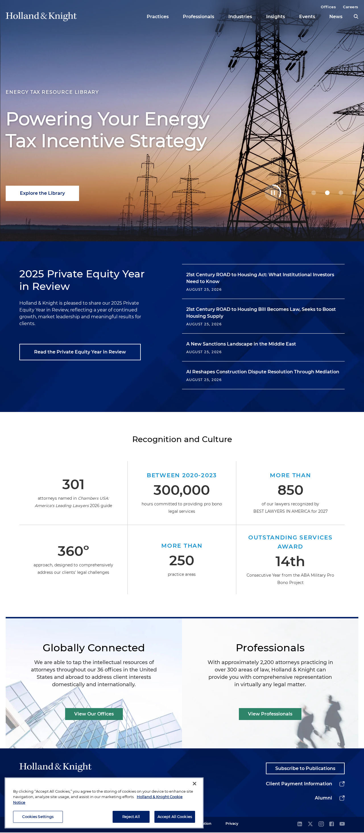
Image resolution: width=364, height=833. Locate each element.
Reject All (131, 816)
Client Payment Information (299, 783)
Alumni (323, 798)
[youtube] (342, 824)
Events (307, 16)
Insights (275, 16)
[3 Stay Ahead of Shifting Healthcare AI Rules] (341, 193)
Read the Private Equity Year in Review (80, 352)
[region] (104, 802)
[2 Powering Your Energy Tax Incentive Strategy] (327, 193)
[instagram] (321, 824)
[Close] (194, 783)
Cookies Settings (37, 816)
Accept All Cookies (175, 816)
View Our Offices (94, 714)
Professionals (198, 16)
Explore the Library (42, 193)
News (335, 16)
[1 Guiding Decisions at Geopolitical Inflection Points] (313, 193)
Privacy (232, 823)
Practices (158, 16)
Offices (328, 7)
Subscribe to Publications (305, 768)
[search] (356, 16)
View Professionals (270, 714)
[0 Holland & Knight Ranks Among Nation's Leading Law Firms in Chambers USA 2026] (300, 193)
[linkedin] (299, 824)
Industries (240, 16)
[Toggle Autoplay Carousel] (272, 192)
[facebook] (331, 824)
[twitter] (310, 824)
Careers (350, 7)
